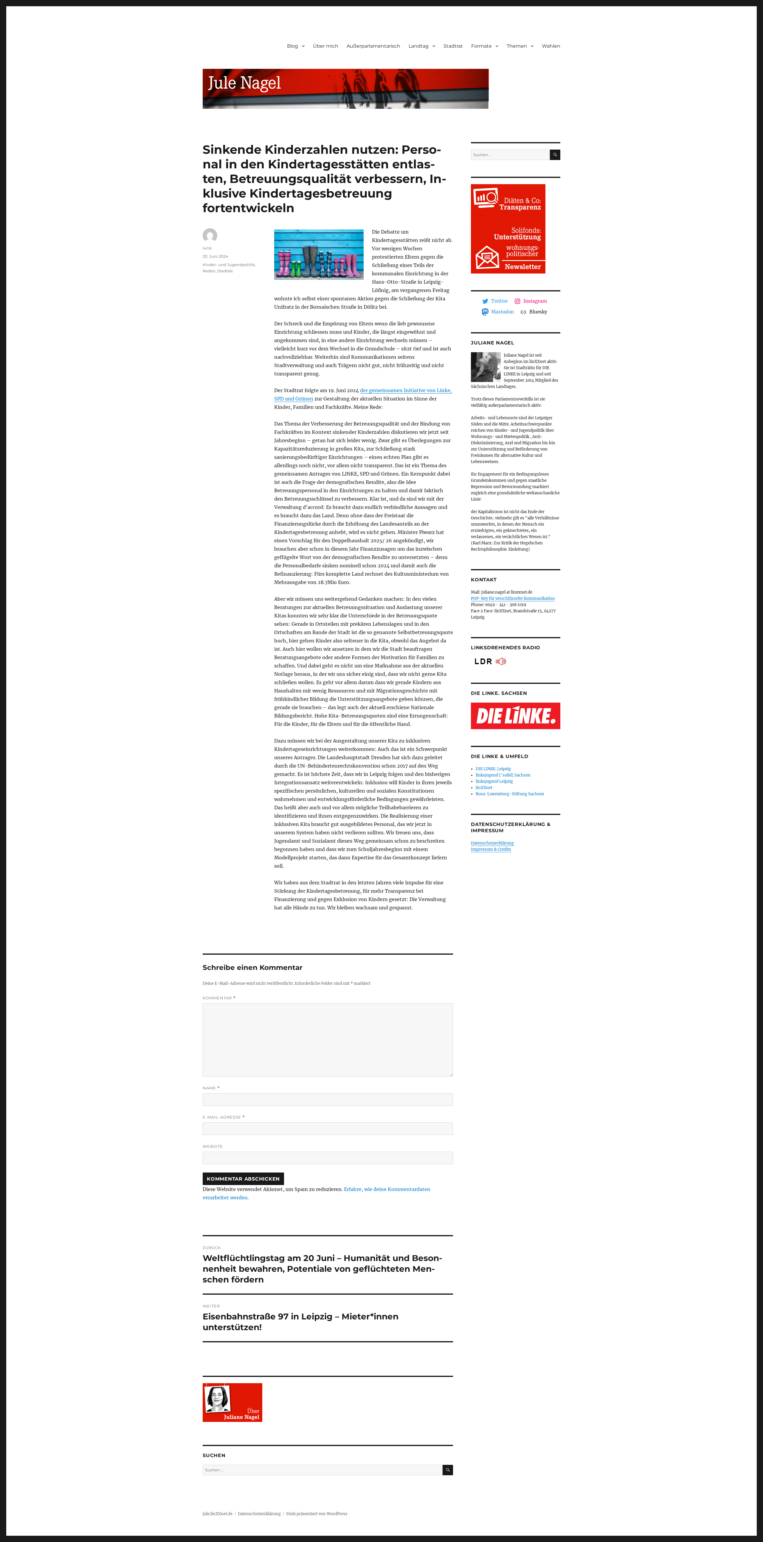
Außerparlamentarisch (373, 46)
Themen (517, 46)
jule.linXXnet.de (217, 1513)
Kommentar (219, 998)
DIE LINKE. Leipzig (493, 768)
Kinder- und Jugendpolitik (229, 264)
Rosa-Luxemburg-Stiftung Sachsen (510, 793)
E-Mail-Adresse (224, 1117)
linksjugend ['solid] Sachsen (503, 775)
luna (207, 248)
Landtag (419, 46)
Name (211, 1088)
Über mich (325, 46)
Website (213, 1146)
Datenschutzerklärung (492, 843)
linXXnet (484, 787)
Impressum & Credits (491, 849)
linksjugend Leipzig (494, 781)
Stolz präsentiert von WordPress (317, 1513)
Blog (292, 46)
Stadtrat (453, 46)
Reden (209, 270)
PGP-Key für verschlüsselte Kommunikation (513, 598)
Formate (481, 46)
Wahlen (551, 46)
